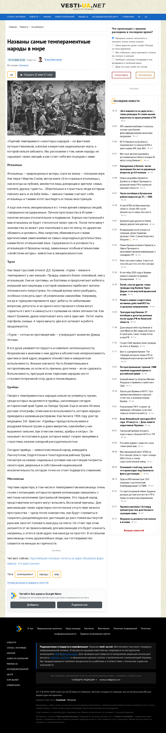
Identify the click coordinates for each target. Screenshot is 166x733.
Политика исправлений (125, 628)
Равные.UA (83, 17)
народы (43, 574)
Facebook (60, 700)
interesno (24, 65)
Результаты (145, 75)
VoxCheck (65, 657)
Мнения (47, 17)
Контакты (89, 628)
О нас (30, 628)
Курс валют (13, 680)
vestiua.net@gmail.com (109, 679)
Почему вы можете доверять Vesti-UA (27, 583)
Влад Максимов (53, 59)
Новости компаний (64, 17)
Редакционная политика (49, 628)
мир (56, 574)
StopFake (54, 657)
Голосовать (121, 75)
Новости (34, 17)
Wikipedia (71, 700)
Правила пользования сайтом (95, 634)
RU (139, 17)
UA (146, 17)
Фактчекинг (104, 628)
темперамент (25, 574)
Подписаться (79, 605)
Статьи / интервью (16, 17)
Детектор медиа (69, 654)
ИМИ (57, 654)
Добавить (33, 605)
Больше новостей (134, 530)
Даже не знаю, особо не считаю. (131, 67)
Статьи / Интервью (16, 648)
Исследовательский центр (105, 17)
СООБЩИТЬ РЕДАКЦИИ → (84, 679)
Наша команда (73, 628)
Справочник (128, 17)
